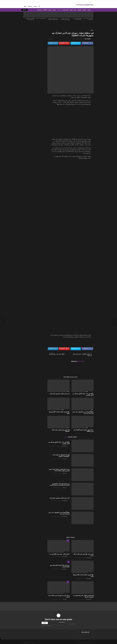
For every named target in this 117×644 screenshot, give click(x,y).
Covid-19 (45, 9)
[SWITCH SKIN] (34, 10)
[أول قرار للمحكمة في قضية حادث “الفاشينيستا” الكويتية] (76, 15)
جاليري (54, 9)
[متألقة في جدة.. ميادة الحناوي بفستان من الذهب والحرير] (88, 15)
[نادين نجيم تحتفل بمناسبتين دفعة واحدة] (41, 15)
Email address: (62, 622)
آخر (39, 6)
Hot (68, 540)
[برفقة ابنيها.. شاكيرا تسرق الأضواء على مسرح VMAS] (82, 422)
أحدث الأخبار (30, 6)
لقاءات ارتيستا (65, 9)
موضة (75, 9)
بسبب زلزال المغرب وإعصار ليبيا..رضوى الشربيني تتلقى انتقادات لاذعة (65, 19)
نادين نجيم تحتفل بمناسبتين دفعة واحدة (41, 18)
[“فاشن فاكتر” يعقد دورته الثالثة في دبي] (58, 546)
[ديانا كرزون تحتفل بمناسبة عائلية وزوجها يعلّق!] (58, 404)
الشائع (25, 6)
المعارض (79, 9)
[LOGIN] (30, 10)
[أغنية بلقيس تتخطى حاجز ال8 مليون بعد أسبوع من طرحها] (82, 587)
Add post (25, 9)
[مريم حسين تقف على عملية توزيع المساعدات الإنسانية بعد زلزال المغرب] (52, 15)
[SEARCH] (32, 10)
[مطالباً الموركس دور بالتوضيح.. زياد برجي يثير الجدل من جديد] (29, 15)
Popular (68, 582)
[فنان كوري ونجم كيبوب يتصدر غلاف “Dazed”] (58, 422)
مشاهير (89, 9)
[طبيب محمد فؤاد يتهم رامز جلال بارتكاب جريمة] (82, 546)
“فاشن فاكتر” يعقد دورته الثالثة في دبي (59, 554)
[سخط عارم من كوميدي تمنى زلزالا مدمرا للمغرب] (58, 587)
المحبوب (35, 6)
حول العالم (39, 9)
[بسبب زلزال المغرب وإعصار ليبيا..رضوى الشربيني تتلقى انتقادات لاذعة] (64, 15)
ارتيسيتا (50, 9)
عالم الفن (84, 9)
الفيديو (71, 9)
